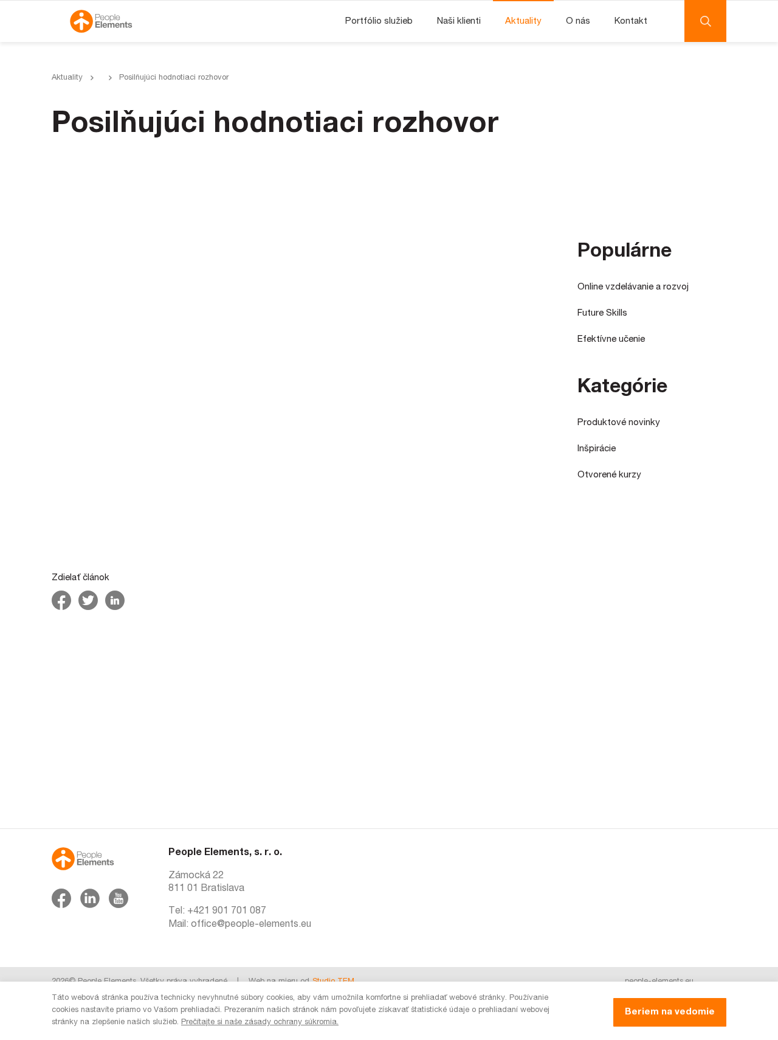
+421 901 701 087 (226, 912)
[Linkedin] (90, 898)
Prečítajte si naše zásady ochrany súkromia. (260, 1023)
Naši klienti (459, 21)
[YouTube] (118, 898)
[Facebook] (61, 898)
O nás (578, 21)
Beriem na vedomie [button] (670, 1012)
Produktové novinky (618, 423)
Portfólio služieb (379, 21)
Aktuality (523, 21)
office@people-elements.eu (251, 925)
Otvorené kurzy (609, 475)
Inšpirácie (596, 449)
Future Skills (602, 313)
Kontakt (630, 21)
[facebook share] (61, 600)
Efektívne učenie (611, 339)
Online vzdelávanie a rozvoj (633, 287)
